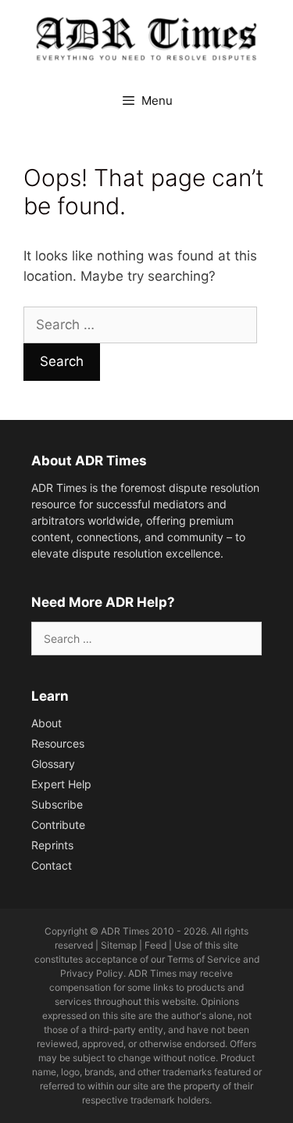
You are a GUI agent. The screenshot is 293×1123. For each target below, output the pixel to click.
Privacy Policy (91, 973)
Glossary (53, 763)
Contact (51, 865)
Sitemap (119, 945)
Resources (57, 743)
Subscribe (57, 804)
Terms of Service (204, 959)
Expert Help (61, 784)
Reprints (52, 845)
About (46, 723)
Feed (155, 945)
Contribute (58, 824)
